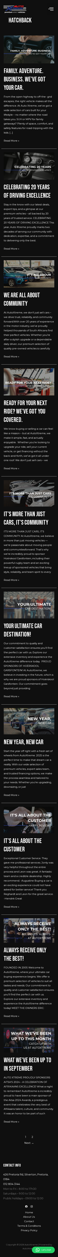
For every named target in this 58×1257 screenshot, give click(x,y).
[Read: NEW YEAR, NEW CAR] (29, 721)
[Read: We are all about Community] (29, 273)
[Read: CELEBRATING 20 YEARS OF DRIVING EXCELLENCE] (29, 165)
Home (29, 1212)
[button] (51, 9)
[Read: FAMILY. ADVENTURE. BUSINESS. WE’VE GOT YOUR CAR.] (29, 49)
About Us (29, 1216)
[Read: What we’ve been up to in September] (29, 1039)
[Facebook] (26, 1206)
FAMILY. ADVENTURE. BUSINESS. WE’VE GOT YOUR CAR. (25, 79)
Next (29, 1142)
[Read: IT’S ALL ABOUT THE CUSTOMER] (29, 819)
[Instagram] (31, 1206)
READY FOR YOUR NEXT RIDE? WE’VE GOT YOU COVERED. (25, 411)
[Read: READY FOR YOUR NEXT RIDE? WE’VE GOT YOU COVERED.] (29, 381)
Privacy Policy (29, 1230)
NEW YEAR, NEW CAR (23, 742)
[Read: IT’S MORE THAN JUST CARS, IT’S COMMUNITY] (29, 493)
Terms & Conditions (29, 1225)
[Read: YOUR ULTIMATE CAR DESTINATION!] (29, 604)
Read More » (11, 140)
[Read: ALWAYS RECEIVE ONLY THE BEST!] (29, 930)
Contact (29, 1221)
